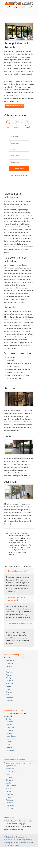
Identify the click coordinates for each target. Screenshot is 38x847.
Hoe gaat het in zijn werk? (17, 571)
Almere (8, 675)
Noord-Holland (11, 739)
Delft (7, 774)
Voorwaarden (22, 837)
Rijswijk (8, 797)
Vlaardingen (10, 808)
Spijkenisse (10, 806)
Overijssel (9, 742)
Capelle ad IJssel (12, 771)
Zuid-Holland (10, 750)
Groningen (9, 680)
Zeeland (9, 747)
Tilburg (8, 678)
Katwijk (8, 788)
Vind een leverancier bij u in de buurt (18, 763)
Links (16, 843)
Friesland (9, 725)
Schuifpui (7, 837)
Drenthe (8, 719)
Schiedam (9, 803)
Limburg (9, 733)
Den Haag (9, 666)
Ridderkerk (10, 794)
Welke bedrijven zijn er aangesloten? (16, 599)
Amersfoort (9, 700)
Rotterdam (9, 663)
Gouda (8, 783)
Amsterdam (10, 661)
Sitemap (29, 840)
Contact (16, 845)
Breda (8, 689)
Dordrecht (9, 780)
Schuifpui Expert (19, 4)
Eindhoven (9, 672)
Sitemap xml (8, 843)
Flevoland (9, 722)
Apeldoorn (9, 698)
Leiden (8, 791)
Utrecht (8, 669)
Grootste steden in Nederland (16, 658)
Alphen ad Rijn (11, 766)
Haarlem (9, 686)
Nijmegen (9, 683)
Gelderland (10, 727)
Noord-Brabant (11, 736)
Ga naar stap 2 (19, 168)
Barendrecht (10, 769)
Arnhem (8, 695)
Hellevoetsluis (11, 786)
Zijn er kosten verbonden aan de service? (20, 625)
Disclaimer (8, 840)
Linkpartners (23, 843)
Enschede (9, 692)
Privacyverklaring (19, 840)
